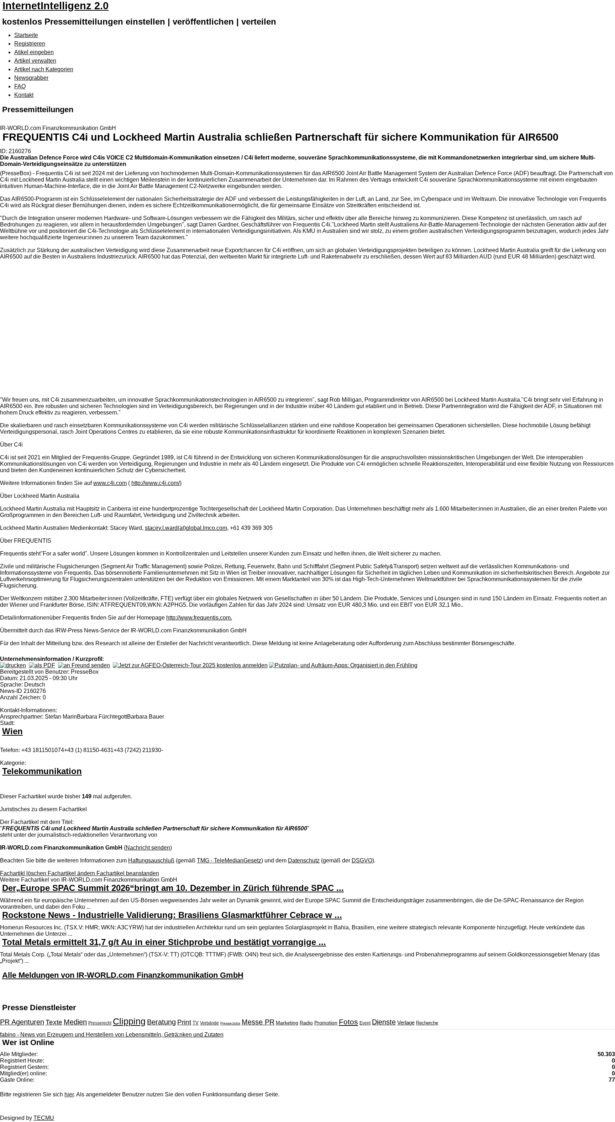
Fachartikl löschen (24, 873)
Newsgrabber (31, 78)
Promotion (325, 1023)
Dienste (384, 1022)
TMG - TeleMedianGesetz (229, 860)
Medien (75, 1022)
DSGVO (362, 860)
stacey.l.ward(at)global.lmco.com (186, 528)
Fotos (348, 1022)
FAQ (20, 86)
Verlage (406, 1022)
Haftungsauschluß (151, 860)
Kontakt (23, 95)
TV (196, 1023)
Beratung (161, 1022)
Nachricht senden (148, 848)
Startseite (26, 35)
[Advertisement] (107, 329)
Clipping (129, 1021)
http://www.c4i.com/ (155, 483)
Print (184, 1022)
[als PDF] (42, 665)
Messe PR (258, 1022)
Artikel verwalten (35, 61)
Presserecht (99, 1023)
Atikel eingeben (34, 52)
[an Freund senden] (84, 665)
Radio (306, 1023)
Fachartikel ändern (72, 873)
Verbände (209, 1023)
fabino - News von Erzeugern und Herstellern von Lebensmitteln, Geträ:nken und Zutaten (112, 1035)
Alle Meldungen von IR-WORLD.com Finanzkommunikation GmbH (122, 975)
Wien (12, 731)
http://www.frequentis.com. (199, 618)
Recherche (427, 1023)
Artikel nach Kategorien (43, 69)
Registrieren (29, 44)
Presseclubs (230, 1023)
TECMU (43, 1118)
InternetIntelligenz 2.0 (55, 5)
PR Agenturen (22, 1022)
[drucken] (13, 665)
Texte (54, 1022)
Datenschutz (304, 860)
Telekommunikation (42, 771)
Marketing (287, 1023)
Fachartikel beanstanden (127, 873)
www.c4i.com (110, 483)
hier (69, 1094)
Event (364, 1023)
